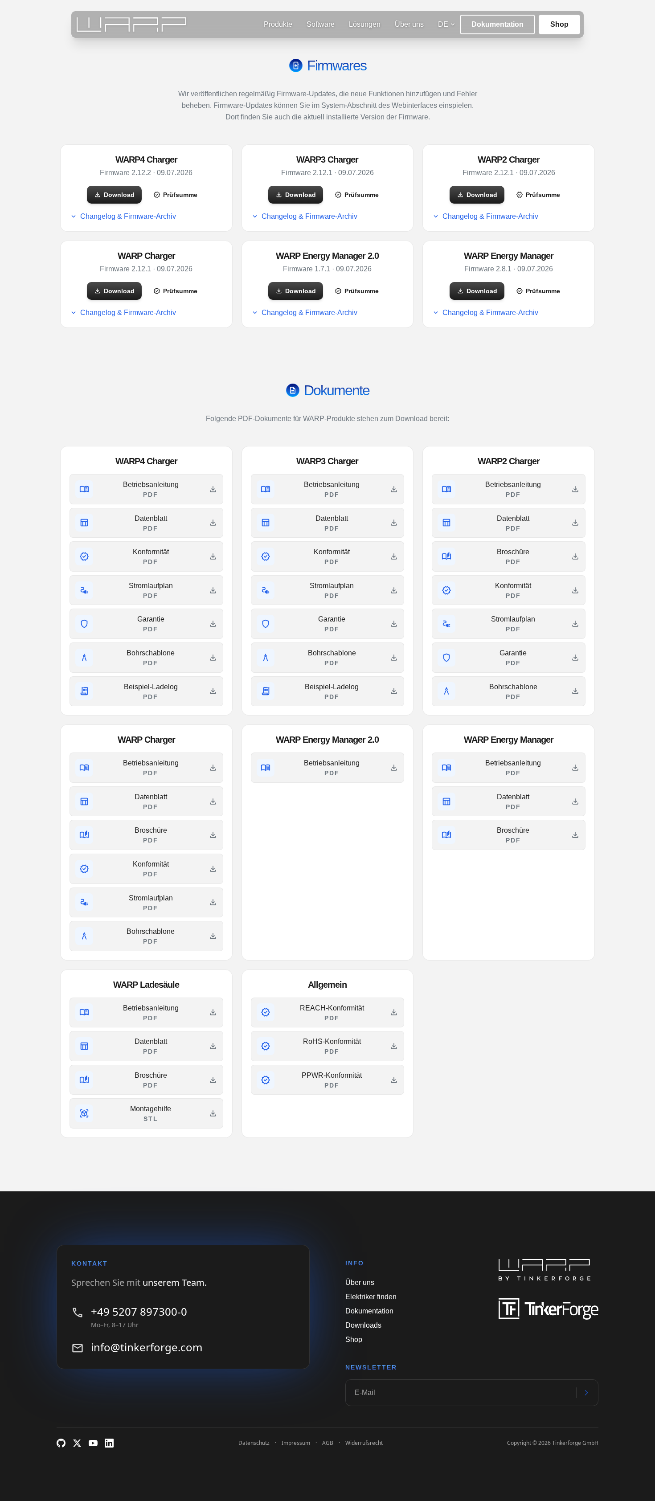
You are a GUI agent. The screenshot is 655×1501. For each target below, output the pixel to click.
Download (114, 194)
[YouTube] (93, 1443)
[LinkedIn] (109, 1443)
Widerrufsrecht (364, 1443)
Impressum (296, 1443)
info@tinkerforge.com (146, 1347)
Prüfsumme (175, 194)
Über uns (359, 1282)
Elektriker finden (371, 1297)
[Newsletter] (587, 1392)
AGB (327, 1443)
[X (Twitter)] (77, 1443)
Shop (559, 24)
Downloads (363, 1325)
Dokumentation (497, 24)
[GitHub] (61, 1443)
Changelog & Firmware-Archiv (123, 216)
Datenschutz (254, 1443)
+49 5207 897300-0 (139, 1312)
